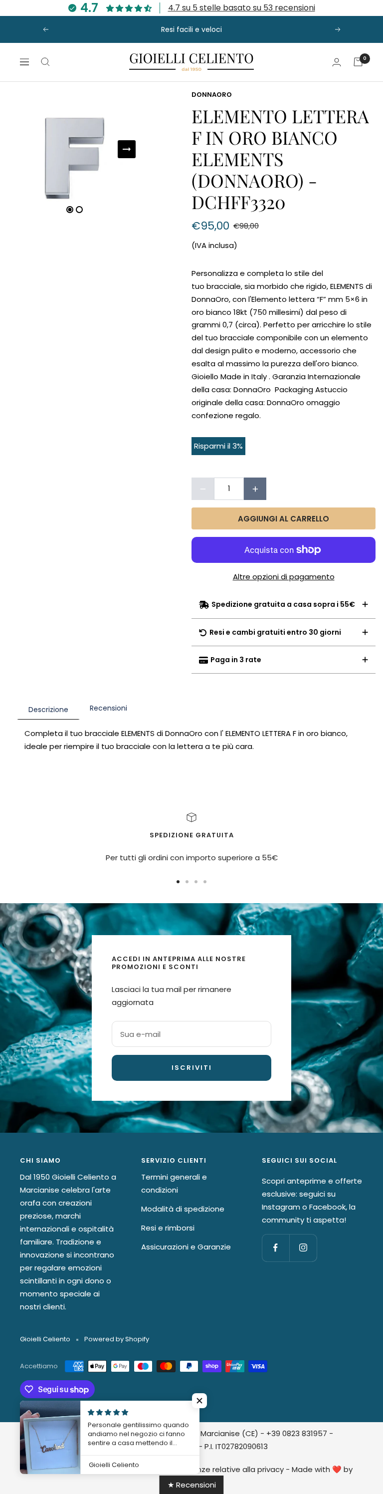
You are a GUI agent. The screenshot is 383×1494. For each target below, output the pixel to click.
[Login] (336, 62)
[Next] (127, 149)
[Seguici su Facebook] (275, 1247)
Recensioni (108, 708)
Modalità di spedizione (182, 1209)
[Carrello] (358, 61)
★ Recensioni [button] (192, 1485)
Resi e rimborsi (167, 1228)
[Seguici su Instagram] (303, 1247)
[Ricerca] (45, 61)
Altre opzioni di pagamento (284, 576)
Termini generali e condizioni (174, 1183)
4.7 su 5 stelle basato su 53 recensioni (241, 7)
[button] (199, 1400)
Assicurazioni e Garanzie (186, 1247)
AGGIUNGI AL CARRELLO (283, 518)
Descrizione (48, 710)
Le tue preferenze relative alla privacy (214, 1469)
